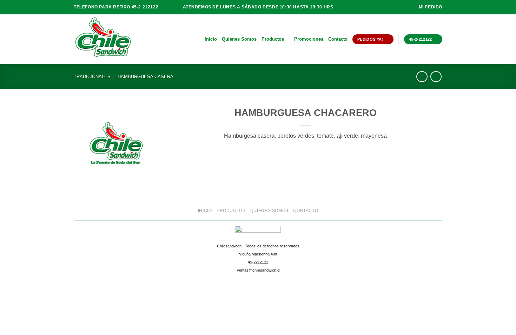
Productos (273, 39)
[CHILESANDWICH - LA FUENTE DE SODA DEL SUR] (109, 39)
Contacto (338, 39)
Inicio (211, 39)
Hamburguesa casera (145, 76)
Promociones (308, 39)
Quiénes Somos (239, 39)
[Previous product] (435, 76)
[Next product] (421, 76)
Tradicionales (92, 76)
